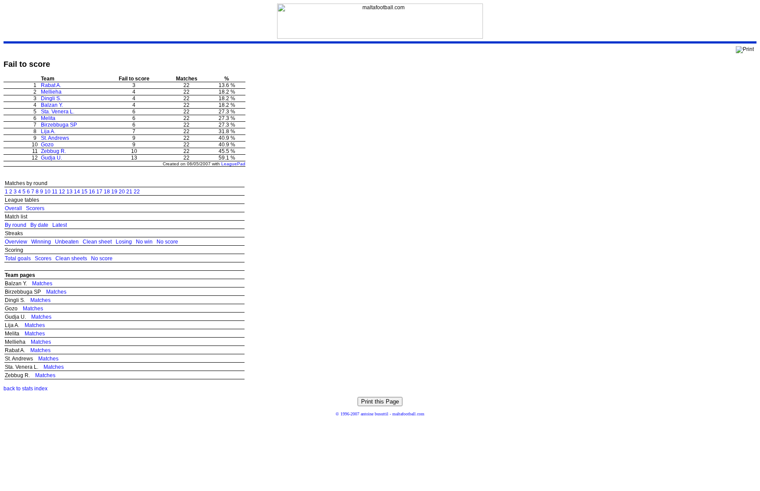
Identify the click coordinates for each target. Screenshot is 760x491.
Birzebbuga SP (59, 125)
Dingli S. (51, 98)
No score (167, 242)
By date (39, 225)
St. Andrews (55, 138)
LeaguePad (233, 163)
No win (144, 242)
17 (99, 192)
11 (55, 192)
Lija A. (48, 131)
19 (114, 192)
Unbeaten (67, 242)
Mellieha (51, 92)
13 (69, 192)
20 (122, 192)
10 (47, 192)
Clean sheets (71, 258)
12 (62, 192)
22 (137, 192)
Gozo (47, 145)
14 (77, 192)
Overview (16, 242)
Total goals (18, 258)
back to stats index (26, 389)
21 (129, 192)
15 (84, 192)
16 (92, 192)
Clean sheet (97, 242)
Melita (48, 118)
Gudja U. (51, 158)
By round (15, 225)
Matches (42, 283)
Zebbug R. (53, 151)
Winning (41, 242)
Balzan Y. (52, 105)
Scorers (35, 208)
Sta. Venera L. (57, 112)
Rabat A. (51, 85)
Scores (43, 258)
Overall (13, 208)
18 (107, 192)
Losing (124, 242)
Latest (59, 225)
